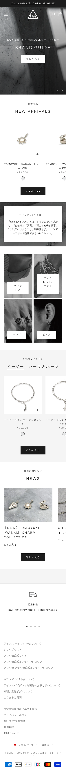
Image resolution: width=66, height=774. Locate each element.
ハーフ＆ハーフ (44, 367)
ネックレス (18, 287)
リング (17, 334)
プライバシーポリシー (16, 715)
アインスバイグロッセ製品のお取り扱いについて (32, 685)
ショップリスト (13, 649)
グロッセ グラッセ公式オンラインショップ (28, 667)
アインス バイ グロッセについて (22, 643)
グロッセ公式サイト (15, 655)
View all (33, 190)
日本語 (45, 745)
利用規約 (9, 727)
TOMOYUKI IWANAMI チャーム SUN (22, 166)
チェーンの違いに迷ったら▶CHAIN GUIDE (33, 3)
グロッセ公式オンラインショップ (23, 661)
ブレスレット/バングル (48, 283)
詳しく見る (33, 557)
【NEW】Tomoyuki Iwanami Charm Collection (21, 532)
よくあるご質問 (13, 697)
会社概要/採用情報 (14, 721)
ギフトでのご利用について (19, 679)
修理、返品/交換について (18, 691)
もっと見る (10, 544)
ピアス (47, 334)
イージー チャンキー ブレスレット (23, 421)
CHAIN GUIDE (33, 59)
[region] (33, 51)
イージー (15, 367)
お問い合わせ (11, 733)
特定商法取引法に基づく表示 (20, 709)
